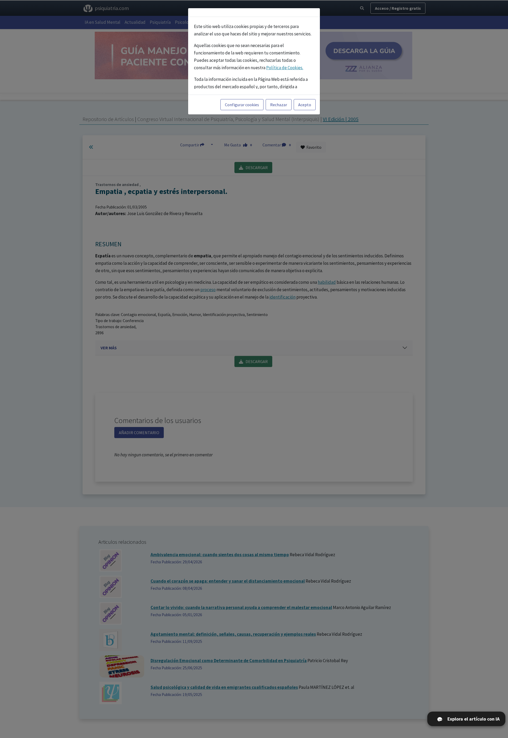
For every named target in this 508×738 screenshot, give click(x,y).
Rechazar (278, 104)
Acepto (304, 104)
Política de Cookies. (284, 68)
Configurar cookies (242, 104)
